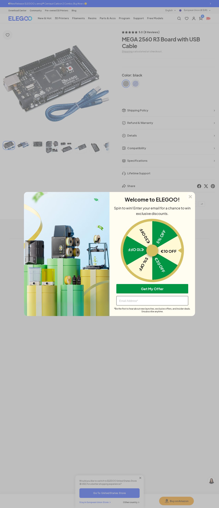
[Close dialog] (190, 197)
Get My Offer (152, 289)
